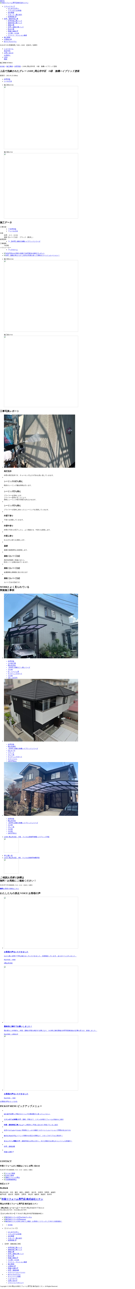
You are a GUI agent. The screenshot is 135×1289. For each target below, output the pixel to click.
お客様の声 (8, 39)
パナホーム (14, 249)
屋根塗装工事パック (15, 23)
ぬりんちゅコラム (10, 41)
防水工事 (11, 29)
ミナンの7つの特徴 (14, 10)
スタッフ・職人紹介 (15, 14)
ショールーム (12, 1278)
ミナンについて (9, 6)
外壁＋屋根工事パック (16, 27)
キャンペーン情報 (14, 1276)
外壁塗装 (7, 79)
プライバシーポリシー (16, 1282)
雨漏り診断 (12, 1268)
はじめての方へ (13, 8)
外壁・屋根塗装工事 (11, 19)
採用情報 (11, 17)
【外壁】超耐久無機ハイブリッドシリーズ (25, 241)
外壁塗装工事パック (15, 21)
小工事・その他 (13, 33)
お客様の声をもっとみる (8, 1101)
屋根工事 (11, 25)
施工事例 (7, 37)
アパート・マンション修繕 (17, 35)
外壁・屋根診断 (13, 1270)
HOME (10, 1225)
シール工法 (8, 81)
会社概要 (11, 12)
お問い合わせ (12, 1280)
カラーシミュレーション (16, 1272)
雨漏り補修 (12, 31)
